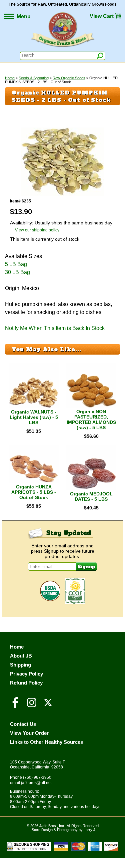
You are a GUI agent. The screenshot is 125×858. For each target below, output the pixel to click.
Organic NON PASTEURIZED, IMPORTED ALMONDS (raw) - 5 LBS (91, 419)
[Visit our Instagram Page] (31, 705)
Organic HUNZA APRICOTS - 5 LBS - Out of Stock (33, 492)
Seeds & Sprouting (34, 78)
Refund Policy (26, 683)
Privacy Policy (26, 674)
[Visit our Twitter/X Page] (48, 705)
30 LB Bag (17, 272)
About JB (21, 656)
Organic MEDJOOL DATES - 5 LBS (91, 496)
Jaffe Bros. (48, 826)
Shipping (20, 665)
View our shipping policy (37, 230)
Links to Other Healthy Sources (46, 742)
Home (10, 78)
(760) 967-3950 (37, 777)
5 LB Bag (16, 264)
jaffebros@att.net (36, 782)
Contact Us (23, 724)
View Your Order (29, 733)
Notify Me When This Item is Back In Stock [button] (55, 328)
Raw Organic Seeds (69, 78)
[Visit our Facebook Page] (15, 705)
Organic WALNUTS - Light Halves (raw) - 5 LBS (34, 417)
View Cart (102, 16)
